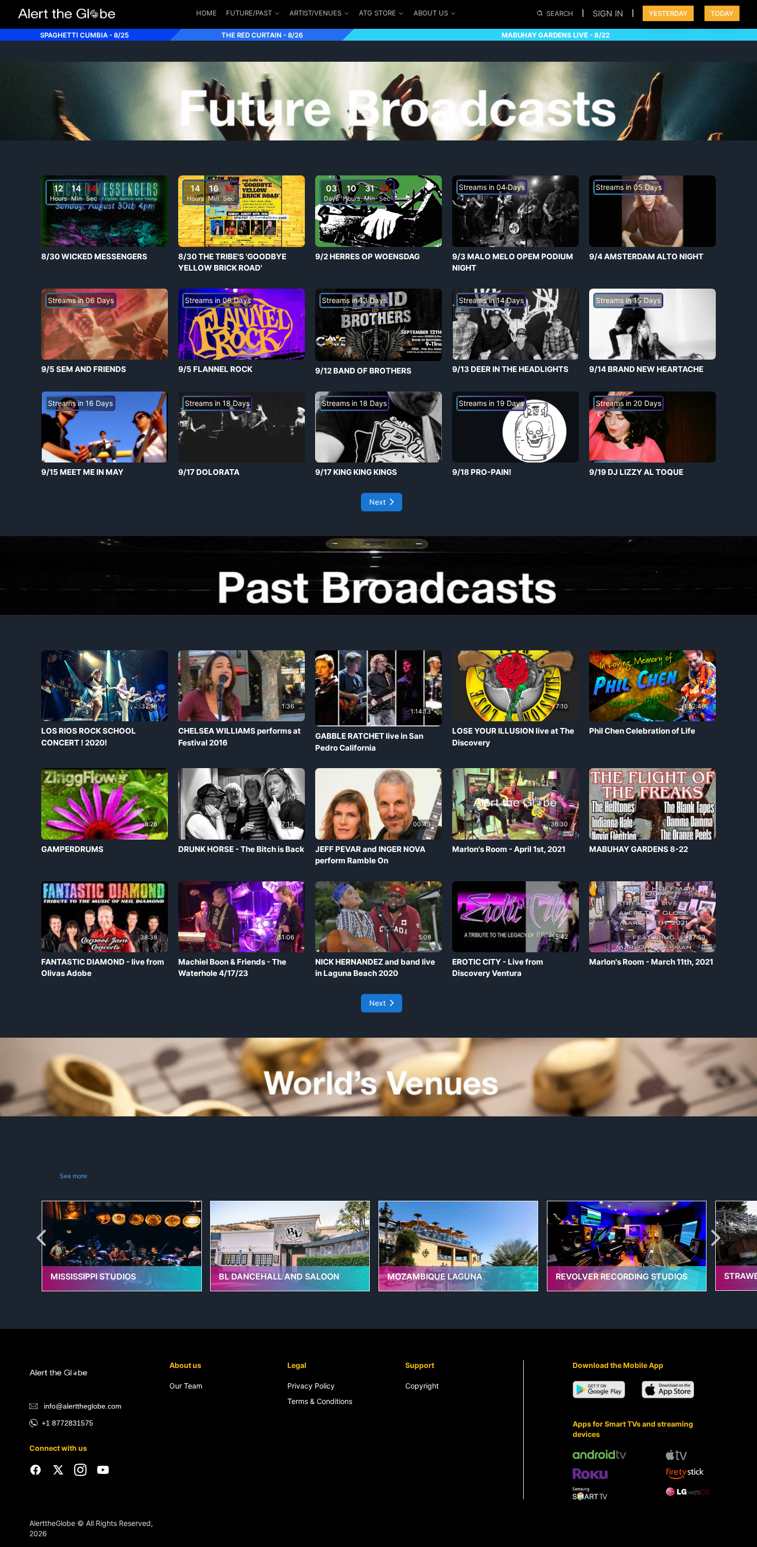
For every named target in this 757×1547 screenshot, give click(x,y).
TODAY (722, 13)
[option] (126, 1264)
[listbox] (378, 1264)
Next (377, 501)
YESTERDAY (668, 13)
